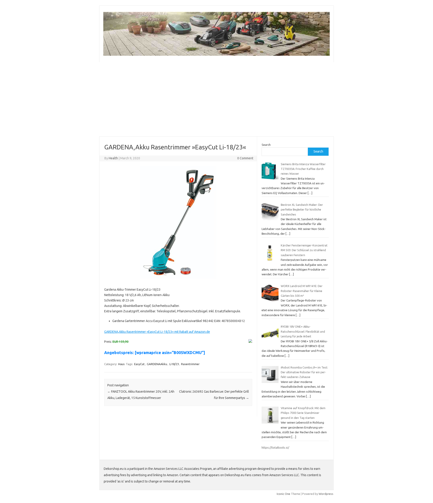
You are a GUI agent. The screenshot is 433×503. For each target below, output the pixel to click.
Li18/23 (174, 364)
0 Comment (245, 158)
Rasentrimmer (190, 364)
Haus (121, 364)
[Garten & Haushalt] (216, 54)
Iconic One (283, 493)
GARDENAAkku (157, 364)
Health (113, 158)
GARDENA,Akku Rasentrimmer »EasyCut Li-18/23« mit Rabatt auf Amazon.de (157, 332)
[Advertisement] (216, 99)
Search (266, 144)
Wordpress (326, 493)
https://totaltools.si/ (275, 447)
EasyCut (139, 364)
